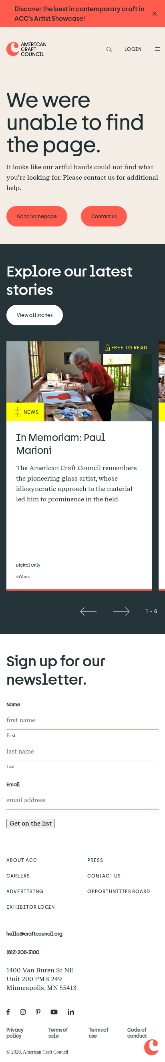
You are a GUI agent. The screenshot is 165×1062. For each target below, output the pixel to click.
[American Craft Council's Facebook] (11, 1012)
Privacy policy (15, 1032)
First (10, 735)
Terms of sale (58, 1032)
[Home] (26, 49)
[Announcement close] (155, 13)
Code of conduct (137, 1032)
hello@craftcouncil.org (34, 933)
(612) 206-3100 (22, 952)
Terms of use (99, 1032)
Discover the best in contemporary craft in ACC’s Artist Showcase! (79, 13)
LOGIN (133, 49)
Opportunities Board (118, 891)
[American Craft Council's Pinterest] (41, 1012)
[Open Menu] (156, 49)
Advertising (24, 891)
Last (10, 766)
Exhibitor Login (30, 907)
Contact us (104, 875)
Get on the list (31, 823)
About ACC (21, 860)
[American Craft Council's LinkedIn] (74, 1012)
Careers (18, 875)
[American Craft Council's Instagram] (26, 1012)
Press (95, 860)
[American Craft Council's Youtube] (57, 1012)
